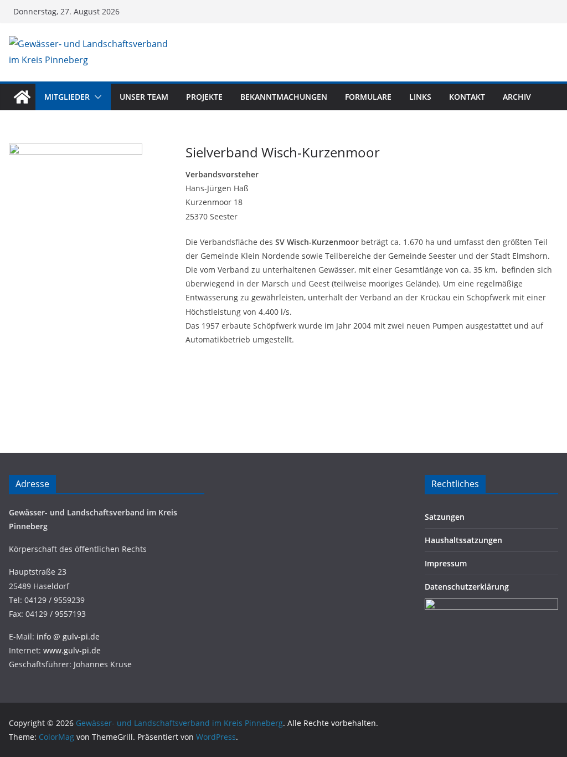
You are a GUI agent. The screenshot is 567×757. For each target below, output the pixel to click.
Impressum (446, 563)
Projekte (204, 96)
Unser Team (144, 96)
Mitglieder (67, 96)
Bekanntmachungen (283, 96)
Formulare (368, 96)
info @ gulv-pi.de (68, 636)
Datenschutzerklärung (467, 586)
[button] (96, 97)
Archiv (517, 96)
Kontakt (467, 96)
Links (420, 96)
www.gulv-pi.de (72, 650)
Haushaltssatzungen (463, 540)
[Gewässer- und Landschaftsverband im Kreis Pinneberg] (22, 97)
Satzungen (445, 517)
